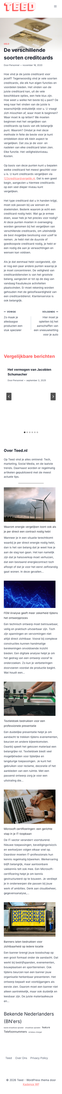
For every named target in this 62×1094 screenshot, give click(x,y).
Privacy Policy (39, 1058)
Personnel (14, 65)
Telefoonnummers (15, 1031)
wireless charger (35, 1032)
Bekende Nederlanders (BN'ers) (29, 1017)
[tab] (24, 432)
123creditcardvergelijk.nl (19, 178)
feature (46, 1027)
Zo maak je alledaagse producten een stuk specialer (13, 321)
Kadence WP (31, 1084)
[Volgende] (53, 396)
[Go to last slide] (8, 396)
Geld (6, 44)
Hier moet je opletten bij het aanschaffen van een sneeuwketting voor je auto (46, 323)
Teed (8, 1058)
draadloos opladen (32, 1028)
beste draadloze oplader (14, 1028)
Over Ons (21, 1058)
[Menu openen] (55, 6)
